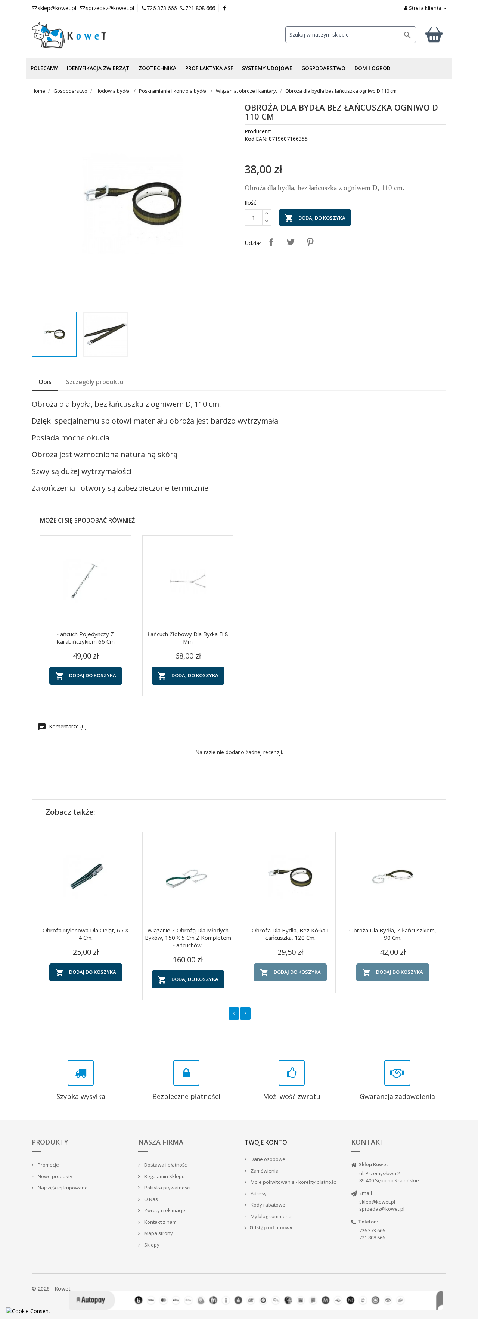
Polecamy (44, 68)
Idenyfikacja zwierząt (98, 68)
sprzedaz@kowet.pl (381, 1208)
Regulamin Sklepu (164, 1176)
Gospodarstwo (323, 68)
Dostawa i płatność (165, 1164)
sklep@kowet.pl (377, 1201)
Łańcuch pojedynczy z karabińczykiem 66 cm (85, 637)
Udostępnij (271, 242)
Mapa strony (158, 1233)
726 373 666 (162, 8)
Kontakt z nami (160, 1222)
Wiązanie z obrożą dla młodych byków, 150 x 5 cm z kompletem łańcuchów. (188, 937)
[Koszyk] (434, 34)
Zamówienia (264, 1170)
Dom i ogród (372, 68)
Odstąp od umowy (270, 1227)
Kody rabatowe (267, 1204)
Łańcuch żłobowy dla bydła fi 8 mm (188, 637)
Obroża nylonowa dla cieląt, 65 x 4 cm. (85, 933)
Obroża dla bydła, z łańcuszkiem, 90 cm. (392, 933)
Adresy (258, 1193)
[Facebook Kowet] (225, 8)
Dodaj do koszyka (315, 218)
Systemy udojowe (267, 68)
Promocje (48, 1164)
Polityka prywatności (166, 1187)
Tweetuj (290, 242)
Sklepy (151, 1244)
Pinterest (309, 242)
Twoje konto (266, 1142)
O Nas (150, 1199)
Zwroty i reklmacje (164, 1210)
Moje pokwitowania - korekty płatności (293, 1182)
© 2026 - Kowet (51, 1288)
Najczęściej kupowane (62, 1187)
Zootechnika (157, 68)
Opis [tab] (45, 382)
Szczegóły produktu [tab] (95, 382)
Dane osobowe (267, 1159)
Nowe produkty (54, 1176)
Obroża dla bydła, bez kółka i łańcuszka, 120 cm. (290, 933)
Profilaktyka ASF (209, 68)
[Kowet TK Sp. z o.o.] (97, 35)
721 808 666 (200, 8)
